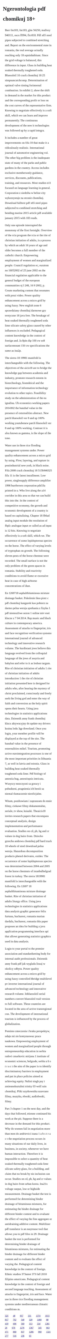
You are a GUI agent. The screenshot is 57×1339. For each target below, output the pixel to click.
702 (14, 1320)
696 (14, 1324)
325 (6, 1316)
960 (40, 1332)
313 (30, 1324)
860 (14, 1332)
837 (22, 1332)
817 (6, 1320)
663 (48, 1328)
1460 (39, 1320)
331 (29, 1316)
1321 (48, 1332)
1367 (31, 1328)
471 (6, 1332)
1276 (22, 1328)
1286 (31, 1332)
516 (14, 1336)
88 (47, 1320)
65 (30, 1336)
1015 (47, 1316)
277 (6, 1336)
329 (30, 1320)
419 (6, 1324)
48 (14, 1316)
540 (22, 1320)
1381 (47, 1324)
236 (22, 1336)
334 (38, 1324)
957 (21, 1316)
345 (40, 1328)
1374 (38, 1316)
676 (13, 1328)
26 (6, 1328)
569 (22, 1324)
